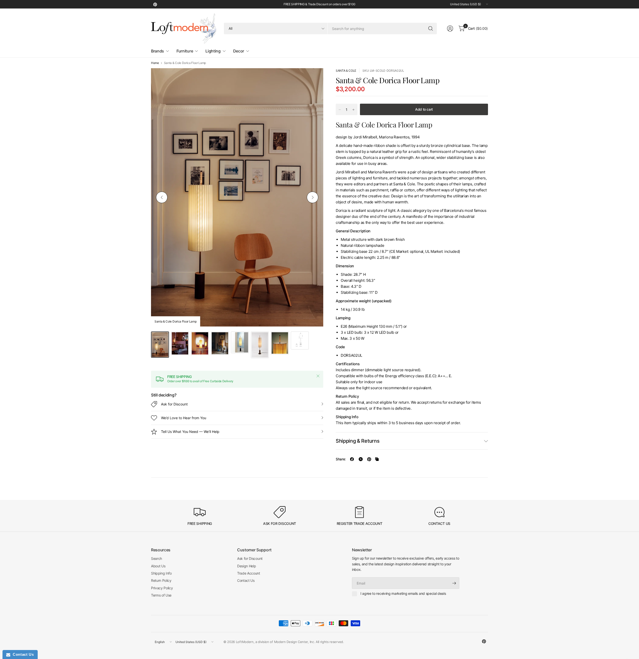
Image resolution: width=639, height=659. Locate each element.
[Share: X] (360, 459)
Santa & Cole (346, 70)
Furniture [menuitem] (184, 50)
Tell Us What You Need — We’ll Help (190, 431)
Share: (341, 459)
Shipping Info (161, 573)
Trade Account (248, 573)
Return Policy (161, 580)
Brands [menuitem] (157, 50)
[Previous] (161, 197)
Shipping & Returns (357, 441)
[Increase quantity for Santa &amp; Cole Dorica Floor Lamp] (353, 109)
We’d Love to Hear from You (183, 418)
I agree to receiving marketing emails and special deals (403, 593)
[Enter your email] (454, 583)
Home (155, 62)
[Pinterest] (155, 4)
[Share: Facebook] (352, 459)
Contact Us (246, 580)
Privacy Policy (162, 588)
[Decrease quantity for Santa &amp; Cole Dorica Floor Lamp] (339, 109)
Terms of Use (161, 595)
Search (156, 558)
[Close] (318, 376)
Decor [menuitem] (238, 50)
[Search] (430, 28)
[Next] (312, 197)
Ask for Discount (174, 404)
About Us (158, 566)
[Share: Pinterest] (369, 459)
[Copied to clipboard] (377, 459)
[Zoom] (313, 77)
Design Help (246, 566)
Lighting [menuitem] (212, 50)
